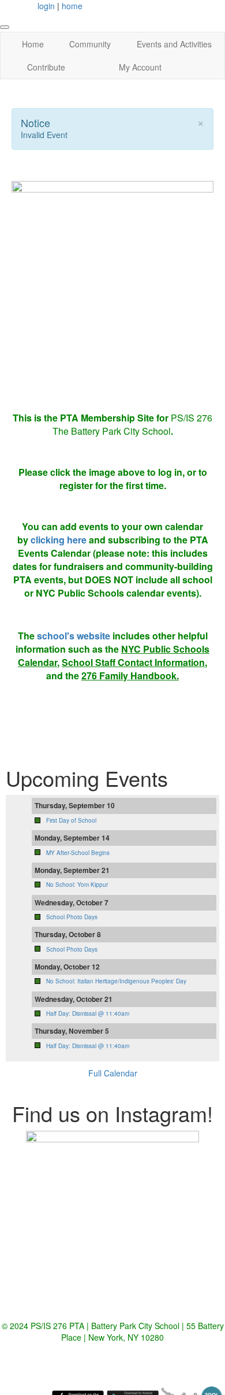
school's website (73, 635)
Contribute (46, 67)
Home (33, 44)
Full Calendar (112, 1073)
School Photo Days (71, 917)
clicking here (59, 539)
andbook (157, 675)
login (46, 6)
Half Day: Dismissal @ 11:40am (87, 1013)
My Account (140, 67)
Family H (118, 675)
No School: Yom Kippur (77, 884)
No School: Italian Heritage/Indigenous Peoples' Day (116, 981)
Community (90, 44)
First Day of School (71, 820)
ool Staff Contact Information (142, 662)
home (72, 6)
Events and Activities (174, 44)
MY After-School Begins (78, 853)
